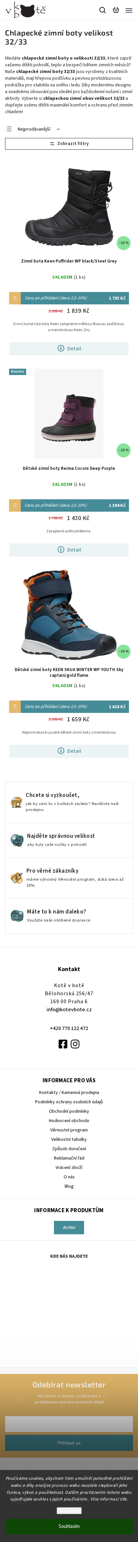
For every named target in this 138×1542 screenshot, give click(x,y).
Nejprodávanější (34, 129)
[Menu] (129, 10)
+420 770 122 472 (69, 1028)
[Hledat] (103, 10)
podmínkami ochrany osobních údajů (69, 1402)
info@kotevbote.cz (69, 1009)
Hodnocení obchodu (69, 1120)
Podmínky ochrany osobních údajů (69, 1102)
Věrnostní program (69, 1130)
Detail (74, 348)
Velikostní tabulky (69, 1139)
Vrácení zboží (69, 1167)
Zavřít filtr (69, 144)
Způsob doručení (69, 1149)
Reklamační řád (69, 1158)
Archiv (69, 1227)
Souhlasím (69, 1526)
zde (123, 1499)
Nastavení (69, 1510)
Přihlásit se (69, 1443)
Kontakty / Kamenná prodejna (69, 1092)
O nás (69, 1177)
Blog (69, 1186)
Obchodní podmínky (69, 1111)
